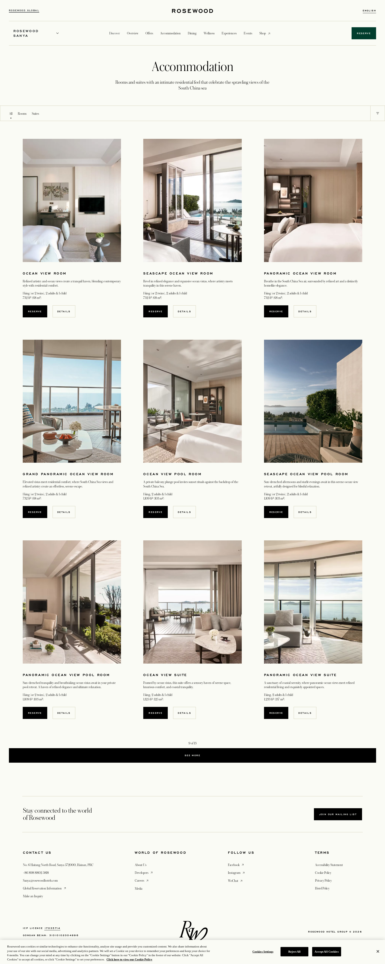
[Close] (378, 951)
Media (138, 888)
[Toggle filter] (377, 113)
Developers (144, 872)
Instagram (237, 872)
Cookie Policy (323, 872)
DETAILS (64, 311)
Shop (262, 33)
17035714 (52, 928)
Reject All (294, 951)
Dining (192, 33)
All (10, 113)
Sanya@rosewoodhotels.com (40, 880)
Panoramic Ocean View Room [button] (300, 273)
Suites (35, 113)
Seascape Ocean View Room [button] (178, 273)
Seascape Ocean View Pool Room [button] (306, 474)
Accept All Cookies (326, 951)
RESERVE (35, 311)
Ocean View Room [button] (45, 273)
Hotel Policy (322, 888)
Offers (149, 33)
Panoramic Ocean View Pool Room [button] (66, 675)
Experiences (229, 33)
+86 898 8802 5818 (36, 872)
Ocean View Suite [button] (165, 675)
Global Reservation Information (45, 888)
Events (248, 33)
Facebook (236, 865)
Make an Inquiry (33, 896)
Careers (142, 880)
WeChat (235, 881)
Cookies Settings (262, 951)
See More (192, 755)
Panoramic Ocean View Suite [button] (300, 675)
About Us (140, 865)
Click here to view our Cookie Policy (129, 959)
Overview (132, 33)
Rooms (22, 113)
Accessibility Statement (329, 865)
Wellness (209, 33)
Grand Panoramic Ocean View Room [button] (68, 474)
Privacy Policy (323, 880)
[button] (378, 113)
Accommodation (170, 33)
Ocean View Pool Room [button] (172, 474)
